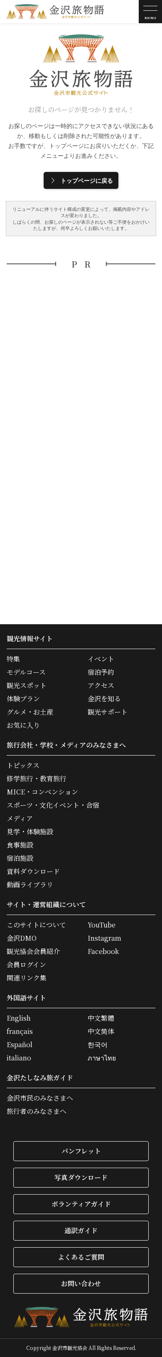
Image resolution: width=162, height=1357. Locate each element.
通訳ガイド (81, 1230)
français (20, 1031)
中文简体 (101, 1031)
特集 (13, 659)
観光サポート (108, 712)
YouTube (101, 925)
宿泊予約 (101, 672)
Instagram (104, 938)
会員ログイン (26, 964)
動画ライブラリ (30, 884)
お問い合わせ (81, 1283)
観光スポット (27, 685)
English (19, 1018)
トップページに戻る (87, 180)
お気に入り (23, 725)
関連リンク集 (27, 978)
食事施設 (20, 845)
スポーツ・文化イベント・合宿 (53, 805)
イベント (101, 659)
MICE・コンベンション (42, 792)
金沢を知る (104, 698)
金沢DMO (22, 938)
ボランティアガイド (81, 1204)
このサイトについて (36, 925)
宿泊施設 (20, 858)
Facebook (103, 951)
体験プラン (23, 698)
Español (19, 1044)
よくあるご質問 (81, 1257)
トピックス (23, 765)
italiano (19, 1058)
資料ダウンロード (33, 871)
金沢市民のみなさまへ (40, 1098)
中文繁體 (101, 1018)
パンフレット (81, 1151)
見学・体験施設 (30, 831)
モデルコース (26, 672)
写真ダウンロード (81, 1177)
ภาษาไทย (102, 1058)
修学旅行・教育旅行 (36, 778)
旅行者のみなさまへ (36, 1111)
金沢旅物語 (55, 11)
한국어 (98, 1044)
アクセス (101, 685)
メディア (20, 818)
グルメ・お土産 (30, 712)
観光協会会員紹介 (33, 951)
